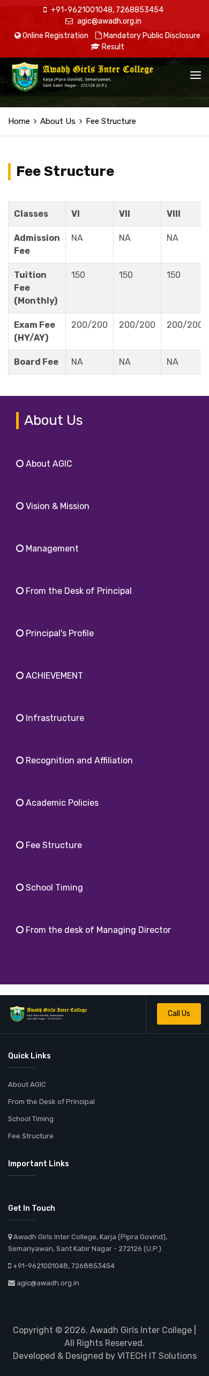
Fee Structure (53, 845)
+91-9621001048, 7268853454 (106, 9)
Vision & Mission (56, 506)
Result (112, 46)
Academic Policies (61, 803)
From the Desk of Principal (78, 591)
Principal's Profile (59, 633)
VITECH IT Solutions (157, 1356)
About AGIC (48, 464)
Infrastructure (54, 718)
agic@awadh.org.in (108, 21)
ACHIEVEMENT (53, 676)
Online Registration (54, 35)
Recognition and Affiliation (78, 760)
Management (51, 548)
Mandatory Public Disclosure (151, 35)
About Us (58, 121)
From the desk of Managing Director (97, 930)
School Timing (53, 887)
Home (19, 121)
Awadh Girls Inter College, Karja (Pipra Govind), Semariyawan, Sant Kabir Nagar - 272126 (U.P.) (87, 1243)
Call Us (179, 1013)
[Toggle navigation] (195, 75)
